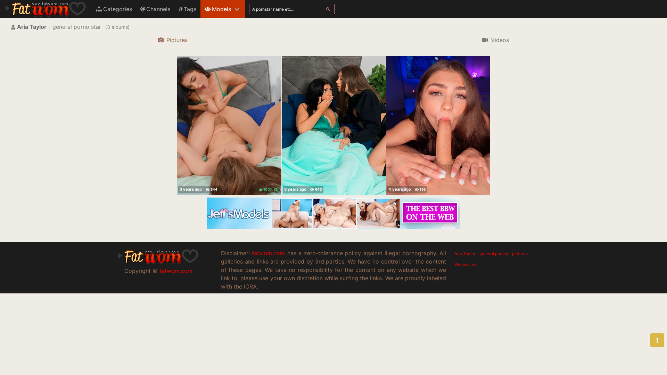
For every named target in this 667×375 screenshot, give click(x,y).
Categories (117, 9)
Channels (158, 9)
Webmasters (466, 264)
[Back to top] (657, 340)
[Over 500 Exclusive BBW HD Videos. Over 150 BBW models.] (333, 226)
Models (221, 9)
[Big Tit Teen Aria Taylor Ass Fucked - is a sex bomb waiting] (438, 125)
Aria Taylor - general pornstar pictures (491, 253)
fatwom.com (175, 270)
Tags (190, 9)
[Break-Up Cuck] (334, 125)
